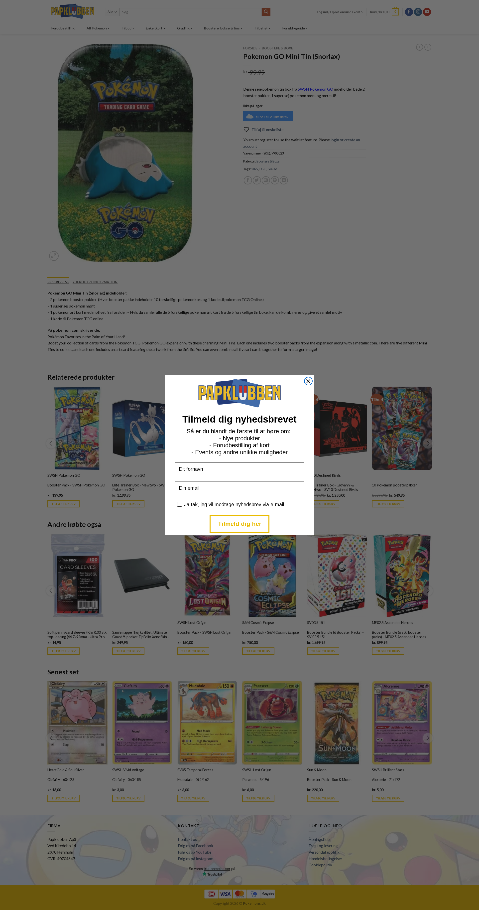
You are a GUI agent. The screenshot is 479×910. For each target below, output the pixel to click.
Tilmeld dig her (239, 523)
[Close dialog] (308, 381)
